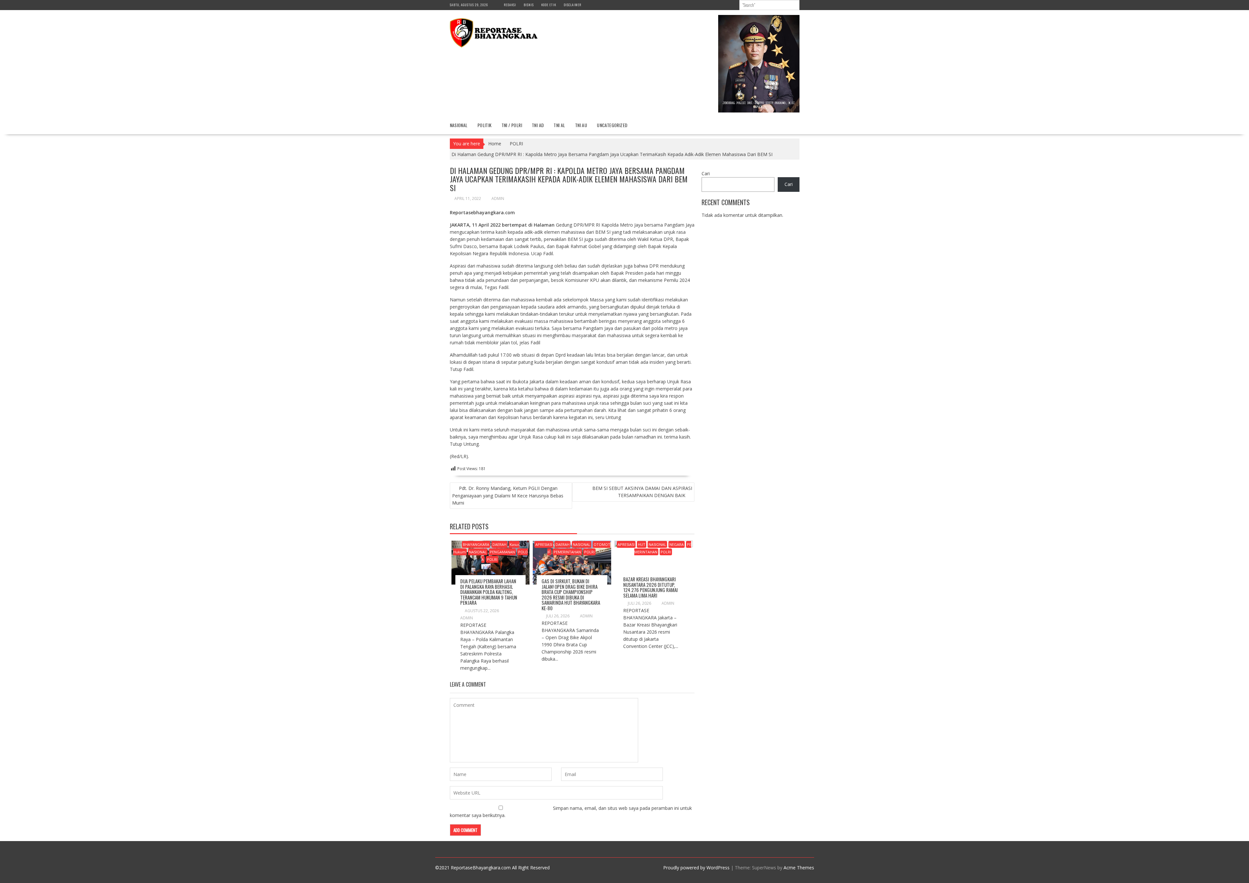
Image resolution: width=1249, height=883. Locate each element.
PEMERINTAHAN (567, 551)
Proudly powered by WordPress (696, 867)
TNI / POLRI (512, 125)
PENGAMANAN (502, 551)
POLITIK (484, 125)
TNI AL (559, 125)
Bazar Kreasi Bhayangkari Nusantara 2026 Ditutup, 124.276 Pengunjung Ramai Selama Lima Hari (650, 587)
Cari (706, 173)
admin (497, 198)
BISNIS (529, 4)
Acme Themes (799, 867)
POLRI (492, 559)
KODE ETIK (548, 4)
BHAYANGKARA (476, 544)
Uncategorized (612, 125)
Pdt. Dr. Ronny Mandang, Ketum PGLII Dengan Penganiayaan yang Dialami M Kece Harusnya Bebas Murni (507, 495)
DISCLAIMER (572, 4)
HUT (641, 544)
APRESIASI (543, 544)
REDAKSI (510, 4)
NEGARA (676, 544)
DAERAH (499, 544)
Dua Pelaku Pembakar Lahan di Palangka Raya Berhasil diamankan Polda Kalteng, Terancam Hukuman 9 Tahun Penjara (488, 591)
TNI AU (581, 125)
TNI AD (538, 125)
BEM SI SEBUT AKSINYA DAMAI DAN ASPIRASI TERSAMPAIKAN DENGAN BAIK (642, 491)
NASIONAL (459, 125)
